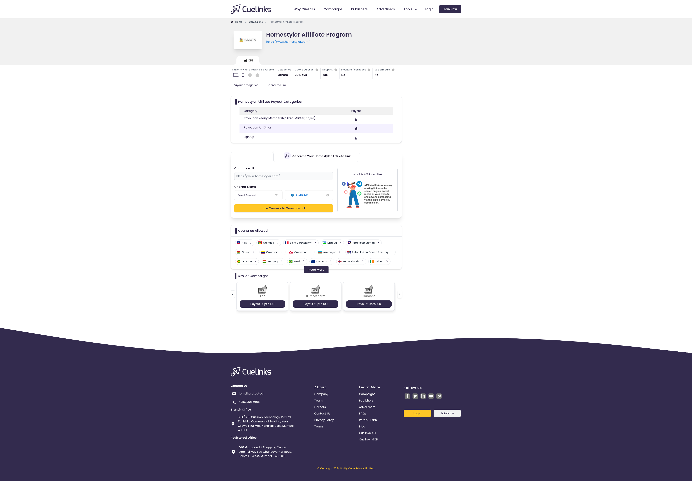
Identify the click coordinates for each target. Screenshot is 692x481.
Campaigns (367, 394)
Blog (362, 426)
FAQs (362, 413)
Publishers (366, 400)
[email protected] (251, 393)
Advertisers (367, 407)
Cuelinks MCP (368, 439)
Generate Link (277, 85)
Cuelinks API (367, 433)
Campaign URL (245, 168)
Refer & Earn (368, 420)
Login (417, 413)
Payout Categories (246, 85)
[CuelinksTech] (439, 396)
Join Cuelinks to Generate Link (284, 208)
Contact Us (322, 413)
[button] (233, 294)
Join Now (450, 9)
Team (318, 400)
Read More (316, 270)
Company (321, 394)
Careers (320, 407)
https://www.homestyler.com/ (288, 42)
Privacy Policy (324, 420)
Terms (318, 426)
